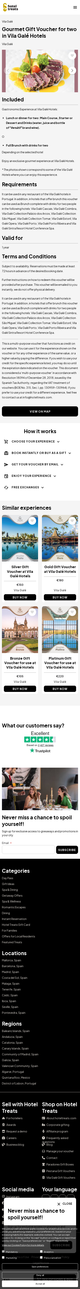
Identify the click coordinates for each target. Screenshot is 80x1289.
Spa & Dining (10, 889)
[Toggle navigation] (75, 7)
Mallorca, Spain (11, 960)
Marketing (11, 1257)
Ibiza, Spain (9, 1001)
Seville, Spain (10, 1007)
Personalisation (52, 1257)
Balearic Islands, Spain (16, 1031)
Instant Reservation (14, 919)
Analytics (49, 1251)
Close (67, 1203)
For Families (9, 930)
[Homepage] (10, 7)
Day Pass (7, 878)
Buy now (20, 597)
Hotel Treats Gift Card (16, 924)
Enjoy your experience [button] (31, 475)
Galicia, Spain (10, 1060)
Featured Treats (12, 942)
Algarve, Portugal (13, 1071)
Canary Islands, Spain (15, 1048)
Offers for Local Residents (18, 936)
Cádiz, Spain (10, 995)
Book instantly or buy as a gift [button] (39, 453)
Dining (6, 913)
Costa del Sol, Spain (14, 977)
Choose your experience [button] (33, 441)
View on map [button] (40, 411)
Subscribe (67, 850)
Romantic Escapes (14, 907)
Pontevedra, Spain (13, 1012)
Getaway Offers (12, 895)
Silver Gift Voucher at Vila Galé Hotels (20, 571)
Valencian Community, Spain (20, 1066)
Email (5, 843)
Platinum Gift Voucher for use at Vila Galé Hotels (60, 663)
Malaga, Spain (10, 983)
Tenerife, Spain (11, 989)
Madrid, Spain (10, 972)
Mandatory (12, 1251)
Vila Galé (7, 21)
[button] (72, 70)
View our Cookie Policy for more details (23, 1245)
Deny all (40, 1275)
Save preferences (40, 1266)
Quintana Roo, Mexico (16, 1077)
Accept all (40, 1284)
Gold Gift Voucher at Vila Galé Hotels (60, 568)
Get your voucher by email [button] (35, 464)
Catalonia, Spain (12, 1042)
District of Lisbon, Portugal (19, 1083)
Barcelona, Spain (12, 966)
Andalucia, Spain (12, 1036)
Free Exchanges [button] (25, 487)
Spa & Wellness (11, 901)
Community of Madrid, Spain (20, 1054)
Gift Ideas (8, 884)
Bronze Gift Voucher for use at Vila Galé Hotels (20, 663)
